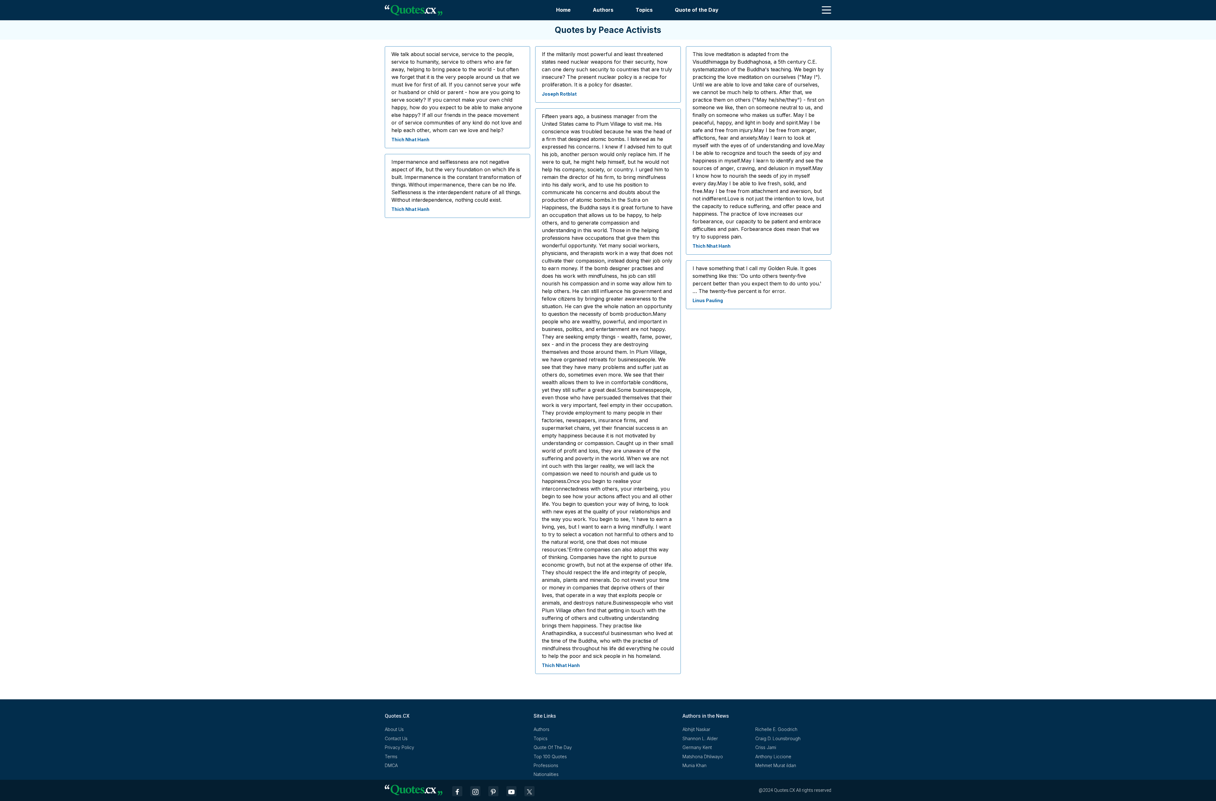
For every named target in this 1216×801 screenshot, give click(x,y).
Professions (546, 765)
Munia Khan (694, 765)
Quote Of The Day (553, 747)
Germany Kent (697, 747)
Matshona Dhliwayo (702, 756)
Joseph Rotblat (559, 94)
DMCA (391, 765)
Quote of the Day (697, 10)
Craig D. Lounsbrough (778, 738)
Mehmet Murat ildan (775, 765)
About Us (394, 729)
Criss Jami (765, 747)
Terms (391, 756)
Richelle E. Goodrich (776, 729)
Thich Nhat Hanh (410, 139)
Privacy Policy (399, 747)
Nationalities (546, 774)
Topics (644, 10)
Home (563, 10)
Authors (603, 10)
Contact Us (396, 738)
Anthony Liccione (773, 756)
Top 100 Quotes (550, 756)
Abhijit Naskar (696, 729)
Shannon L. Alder (700, 738)
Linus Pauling (708, 300)
